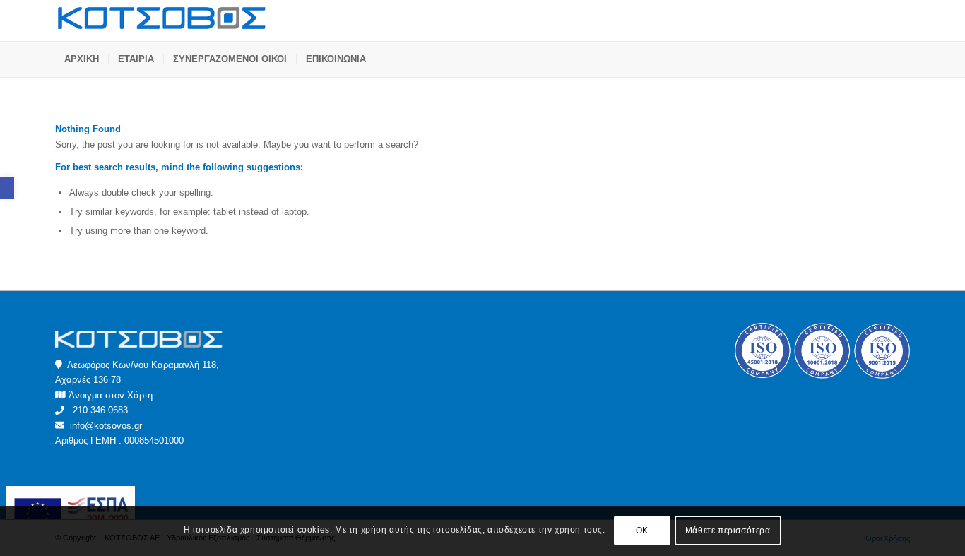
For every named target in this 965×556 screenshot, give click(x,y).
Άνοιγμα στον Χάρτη (111, 395)
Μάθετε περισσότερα (728, 531)
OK (642, 531)
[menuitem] (81, 59)
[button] (7, 188)
